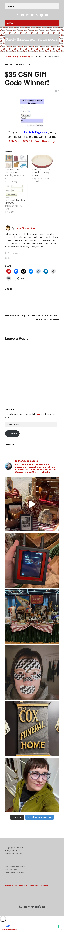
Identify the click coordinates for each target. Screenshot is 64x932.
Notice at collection (9, 930)
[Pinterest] (41, 15)
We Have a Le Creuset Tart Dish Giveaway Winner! (41, 172)
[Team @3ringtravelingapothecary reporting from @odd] (32, 616)
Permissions (32, 885)
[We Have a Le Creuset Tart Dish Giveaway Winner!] (42, 161)
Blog (15, 56)
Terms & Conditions (15, 885)
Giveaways (26, 56)
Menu (12, 23)
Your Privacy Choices (17, 926)
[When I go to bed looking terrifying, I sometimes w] (32, 672)
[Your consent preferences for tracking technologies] (59, 927)
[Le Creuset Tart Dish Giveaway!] (16, 191)
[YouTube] (46, 15)
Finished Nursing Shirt (19, 315)
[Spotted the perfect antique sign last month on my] (32, 728)
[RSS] (17, 15)
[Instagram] (28, 15)
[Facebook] (37, 15)
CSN (10, 258)
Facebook (9, 444)
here (38, 414)
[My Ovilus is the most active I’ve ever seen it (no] (32, 560)
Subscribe (12, 433)
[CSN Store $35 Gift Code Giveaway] (16, 161)
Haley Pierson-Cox (25, 228)
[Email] (22, 15)
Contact (44, 885)
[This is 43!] (32, 785)
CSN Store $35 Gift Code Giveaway (32, 141)
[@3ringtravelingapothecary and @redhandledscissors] (32, 504)
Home (8, 56)
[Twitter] (32, 15)
